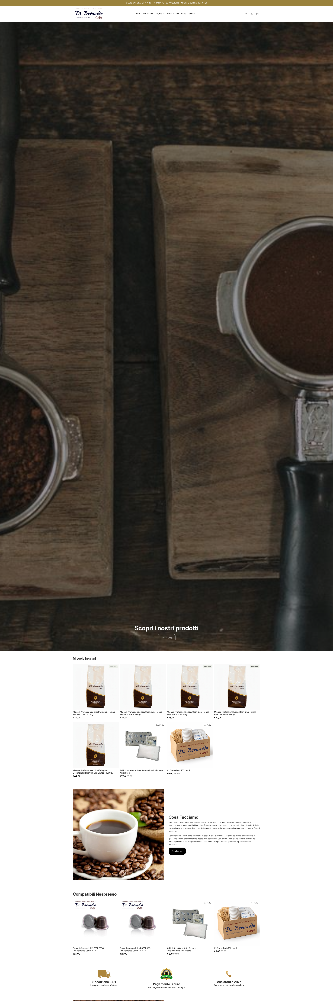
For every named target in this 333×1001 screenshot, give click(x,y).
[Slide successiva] (115, 687)
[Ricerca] (246, 14)
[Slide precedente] (77, 687)
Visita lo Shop (166, 638)
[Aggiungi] (162, 705)
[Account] (251, 14)
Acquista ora (177, 851)
